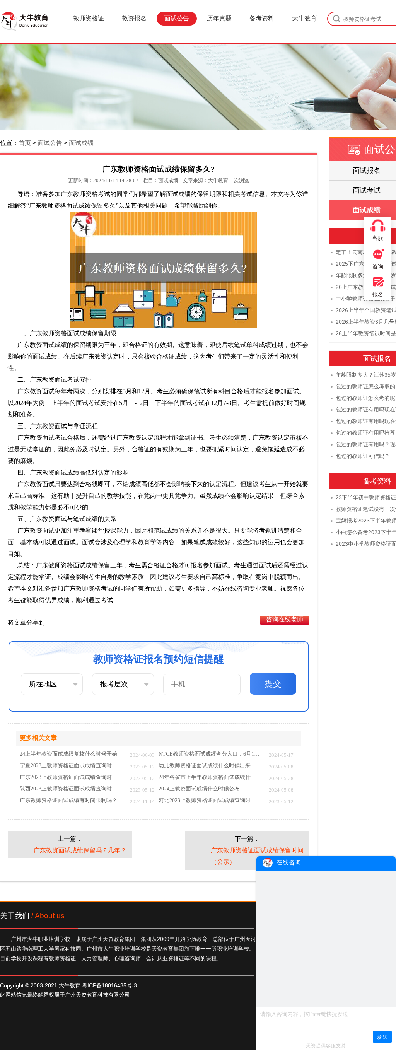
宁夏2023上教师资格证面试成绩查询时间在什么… (71, 765)
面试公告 (176, 18)
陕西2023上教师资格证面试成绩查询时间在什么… (71, 789)
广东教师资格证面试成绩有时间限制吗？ (68, 800)
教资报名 (134, 18)
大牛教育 (304, 18)
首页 (25, 143)
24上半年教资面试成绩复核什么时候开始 (68, 754)
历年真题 (219, 18)
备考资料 (261, 18)
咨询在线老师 (284, 619)
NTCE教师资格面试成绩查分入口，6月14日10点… (210, 754)
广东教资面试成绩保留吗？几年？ (80, 850)
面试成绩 (81, 143)
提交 (273, 683)
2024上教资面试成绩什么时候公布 (199, 789)
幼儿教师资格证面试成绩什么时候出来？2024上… (210, 765)
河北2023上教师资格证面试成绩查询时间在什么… (210, 800)
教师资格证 (88, 18)
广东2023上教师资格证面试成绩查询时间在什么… (71, 777)
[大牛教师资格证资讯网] (24, 21)
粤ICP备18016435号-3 (109, 985)
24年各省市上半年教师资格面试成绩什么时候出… (210, 777)
